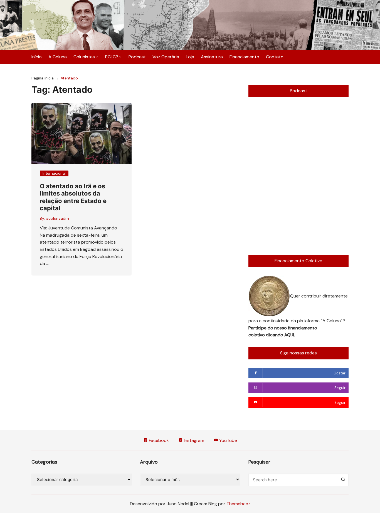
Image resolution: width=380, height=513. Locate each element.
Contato (274, 57)
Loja (190, 57)
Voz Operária (165, 57)
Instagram (193, 440)
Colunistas (84, 57)
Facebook (158, 440)
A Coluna (57, 57)
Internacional (54, 173)
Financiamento (244, 57)
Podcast (137, 57)
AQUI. (289, 335)
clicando (275, 335)
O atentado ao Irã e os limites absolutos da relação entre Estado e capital (73, 197)
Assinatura (212, 57)
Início (36, 57)
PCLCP (111, 57)
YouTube (227, 440)
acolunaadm (57, 218)
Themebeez (238, 504)
